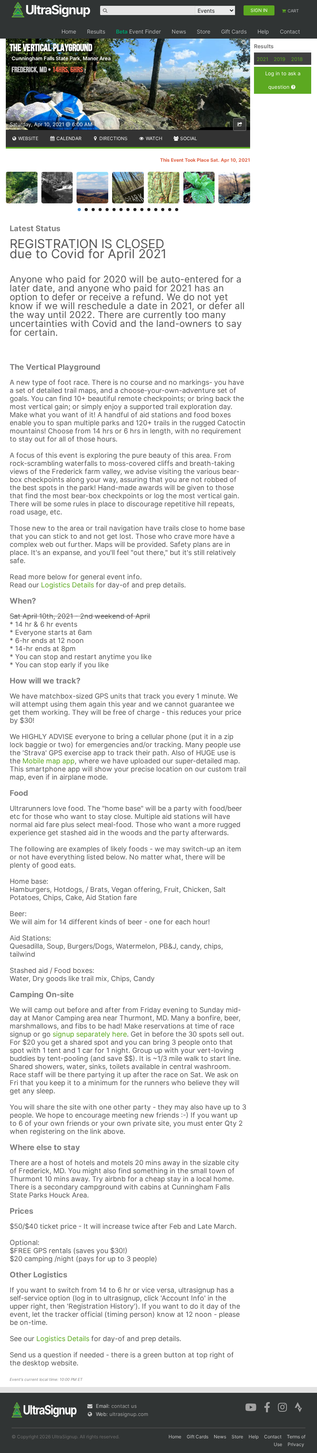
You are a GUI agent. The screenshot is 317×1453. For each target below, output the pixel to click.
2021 (262, 59)
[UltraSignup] (51, 9)
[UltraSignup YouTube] (250, 1407)
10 (141, 209)
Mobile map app (48, 761)
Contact (290, 31)
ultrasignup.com (128, 1414)
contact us (124, 1406)
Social (188, 138)
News (179, 31)
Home (68, 31)
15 (176, 209)
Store (203, 31)
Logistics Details (67, 585)
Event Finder (138, 31)
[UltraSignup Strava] (298, 1407)
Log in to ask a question (282, 80)
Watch (153, 138)
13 (162, 209)
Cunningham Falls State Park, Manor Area (61, 58)
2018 (297, 59)
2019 (279, 59)
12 (155, 209)
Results (96, 31)
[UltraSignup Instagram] (282, 1407)
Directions (113, 138)
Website (27, 138)
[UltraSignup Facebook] (267, 1407)
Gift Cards (234, 31)
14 (169, 209)
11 (148, 209)
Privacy (296, 1444)
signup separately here (90, 1034)
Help (263, 31)
